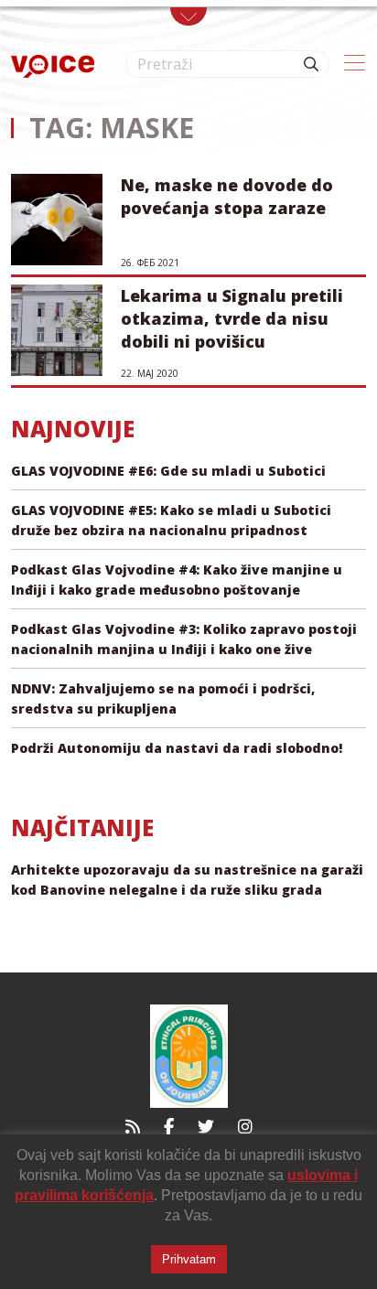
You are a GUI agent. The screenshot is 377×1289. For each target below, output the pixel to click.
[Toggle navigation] (188, 16)
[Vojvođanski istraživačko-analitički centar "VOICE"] (52, 64)
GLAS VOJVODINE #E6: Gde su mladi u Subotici (168, 470)
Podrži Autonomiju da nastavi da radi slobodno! (176, 748)
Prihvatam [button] (189, 1259)
